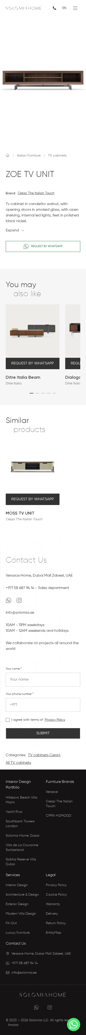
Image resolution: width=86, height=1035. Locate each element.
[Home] (8, 155)
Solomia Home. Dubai (22, 835)
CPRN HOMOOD (58, 815)
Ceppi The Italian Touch (36, 193)
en (64, 8)
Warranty (53, 904)
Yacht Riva (14, 812)
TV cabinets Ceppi (44, 755)
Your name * (14, 668)
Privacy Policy (55, 719)
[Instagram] (19, 600)
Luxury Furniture (18, 932)
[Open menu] (75, 8)
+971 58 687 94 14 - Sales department (37, 588)
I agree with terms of (27, 719)
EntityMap (53, 932)
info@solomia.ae (20, 613)
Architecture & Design (22, 894)
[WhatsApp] (9, 600)
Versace (52, 792)
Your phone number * (20, 694)
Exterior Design (17, 904)
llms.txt (13, 1025)
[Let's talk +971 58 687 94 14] (55, 8)
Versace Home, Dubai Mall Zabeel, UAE (39, 576)
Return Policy (56, 923)
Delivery (52, 913)
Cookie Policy (56, 894)
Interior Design (17, 885)
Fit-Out (11, 923)
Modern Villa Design (21, 913)
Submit (43, 733)
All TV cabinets (18, 763)
